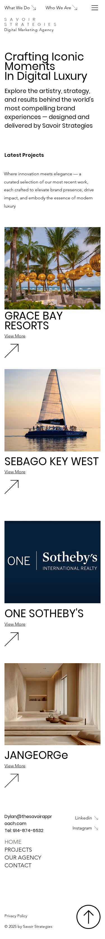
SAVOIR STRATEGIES (32, 22)
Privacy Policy (15, 915)
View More (14, 336)
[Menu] (95, 7)
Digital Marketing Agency (29, 29)
